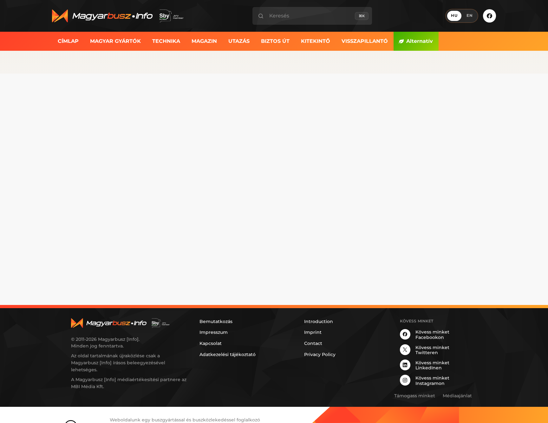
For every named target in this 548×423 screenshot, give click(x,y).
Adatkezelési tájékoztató (227, 354)
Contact (313, 343)
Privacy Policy (320, 354)
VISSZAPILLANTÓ (365, 41)
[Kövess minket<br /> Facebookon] (489, 15)
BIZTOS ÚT (275, 41)
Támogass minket (414, 396)
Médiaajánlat (457, 396)
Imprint (313, 332)
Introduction (318, 321)
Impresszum (213, 332)
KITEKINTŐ (315, 41)
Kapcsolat (210, 343)
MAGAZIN (204, 41)
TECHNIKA (166, 41)
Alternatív (419, 41)
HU (454, 15)
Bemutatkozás (215, 321)
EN (469, 15)
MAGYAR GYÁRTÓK (115, 41)
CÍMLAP (68, 41)
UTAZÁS (239, 41)
